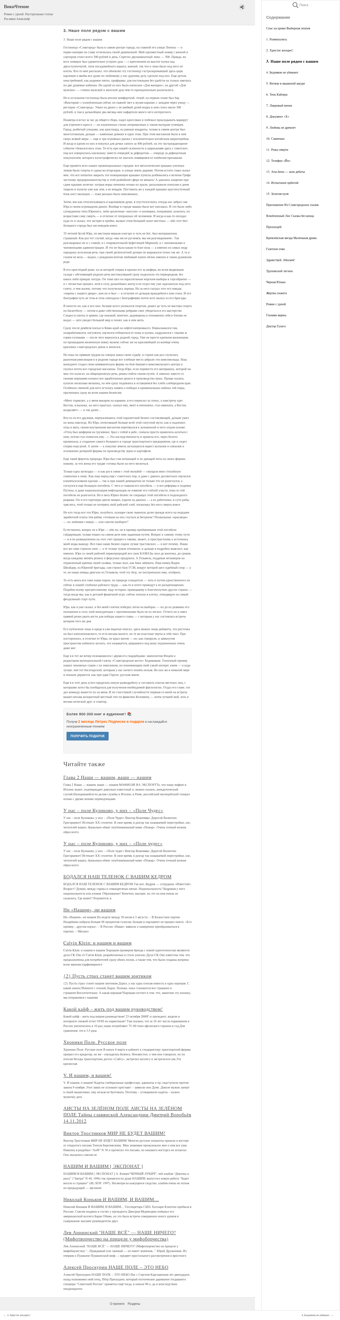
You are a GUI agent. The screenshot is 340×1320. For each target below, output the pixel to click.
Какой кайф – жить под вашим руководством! (113, 1009)
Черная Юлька (275, 282)
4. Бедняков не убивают (282, 72)
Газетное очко (275, 249)
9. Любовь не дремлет (281, 127)
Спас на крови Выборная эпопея (288, 28)
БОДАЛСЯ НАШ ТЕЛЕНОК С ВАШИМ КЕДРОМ (117, 876)
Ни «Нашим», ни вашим (89, 909)
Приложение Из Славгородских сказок (292, 205)
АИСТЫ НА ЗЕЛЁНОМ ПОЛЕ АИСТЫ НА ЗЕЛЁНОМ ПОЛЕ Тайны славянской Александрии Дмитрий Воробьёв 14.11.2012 (127, 1114)
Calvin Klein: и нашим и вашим (97, 943)
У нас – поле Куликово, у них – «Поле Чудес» (113, 810)
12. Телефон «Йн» (278, 160)
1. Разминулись (276, 39)
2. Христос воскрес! (279, 50)
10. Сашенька (275, 138)
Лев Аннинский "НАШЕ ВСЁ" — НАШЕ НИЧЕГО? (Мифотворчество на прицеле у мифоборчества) (119, 1235)
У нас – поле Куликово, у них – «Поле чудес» (113, 843)
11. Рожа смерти (277, 149)
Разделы (134, 1303)
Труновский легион (279, 271)
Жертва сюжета (276, 293)
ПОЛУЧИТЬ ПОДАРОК (87, 736)
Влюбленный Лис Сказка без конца (290, 216)
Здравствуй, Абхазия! (280, 260)
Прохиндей (274, 227)
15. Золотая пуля (277, 194)
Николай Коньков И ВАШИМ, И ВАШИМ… (111, 1199)
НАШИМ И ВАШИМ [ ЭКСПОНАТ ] (103, 1166)
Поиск (300, 5)
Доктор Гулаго (276, 326)
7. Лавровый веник (279, 105)
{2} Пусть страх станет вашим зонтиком (107, 976)
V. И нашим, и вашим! (87, 1075)
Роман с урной (276, 304)
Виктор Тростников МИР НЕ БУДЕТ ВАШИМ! (114, 1133)
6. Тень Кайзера (276, 94)
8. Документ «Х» (277, 116)
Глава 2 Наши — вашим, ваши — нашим (107, 777)
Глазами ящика (276, 315)
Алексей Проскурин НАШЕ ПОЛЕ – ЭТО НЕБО (115, 1267)
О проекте (117, 1303)
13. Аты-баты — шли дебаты (285, 171)
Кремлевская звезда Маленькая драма (291, 238)
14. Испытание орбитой (282, 182)
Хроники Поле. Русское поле (95, 1042)
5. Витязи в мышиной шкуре (285, 83)
